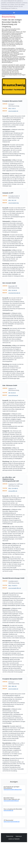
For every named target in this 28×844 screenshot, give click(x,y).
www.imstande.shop (13, 203)
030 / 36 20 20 (12, 393)
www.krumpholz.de (13, 111)
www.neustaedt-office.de (14, 588)
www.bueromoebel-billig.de (11, 800)
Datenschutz (9, 836)
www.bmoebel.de (8, 810)
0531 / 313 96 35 (12, 290)
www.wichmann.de (13, 395)
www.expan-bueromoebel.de (12, 821)
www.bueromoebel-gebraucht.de (13, 789)
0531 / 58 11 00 (12, 200)
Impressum (19, 836)
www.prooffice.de (12, 491)
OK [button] (14, 12)
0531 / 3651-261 (12, 686)
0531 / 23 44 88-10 (13, 488)
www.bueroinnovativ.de (14, 293)
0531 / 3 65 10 (12, 108)
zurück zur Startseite (14, 839)
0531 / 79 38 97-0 (12, 585)
